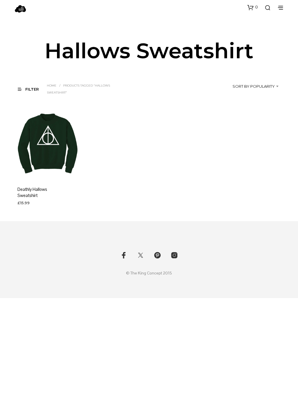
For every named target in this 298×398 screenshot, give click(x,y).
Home (51, 85)
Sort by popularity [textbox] (254, 86)
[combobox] (250, 86)
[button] (252, 7)
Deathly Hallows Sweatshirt (32, 192)
